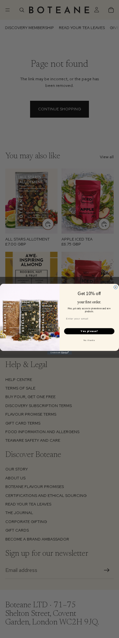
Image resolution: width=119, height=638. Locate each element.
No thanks (89, 340)
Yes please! (89, 331)
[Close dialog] (115, 287)
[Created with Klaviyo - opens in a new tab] (59, 353)
